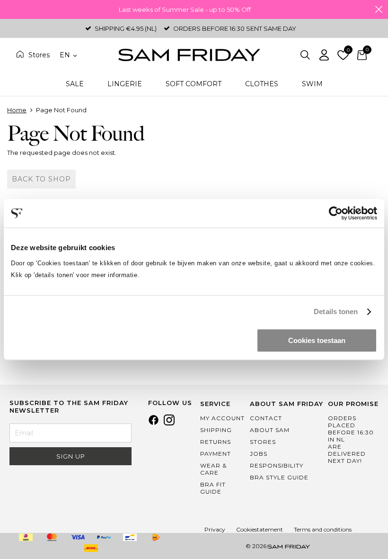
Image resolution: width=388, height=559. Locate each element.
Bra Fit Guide (213, 488)
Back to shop (41, 179)
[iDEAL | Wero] (26, 537)
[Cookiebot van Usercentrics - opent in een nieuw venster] (335, 213)
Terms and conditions (323, 529)
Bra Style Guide (279, 477)
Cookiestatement (259, 529)
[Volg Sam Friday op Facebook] (153, 423)
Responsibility (276, 465)
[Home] (189, 55)
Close (378, 9)
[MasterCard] (52, 537)
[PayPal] (104, 537)
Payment (215, 453)
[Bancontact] (130, 537)
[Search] (305, 54)
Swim (312, 84)
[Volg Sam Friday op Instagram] (169, 423)
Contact (266, 418)
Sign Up (70, 456)
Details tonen (336, 311)
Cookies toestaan (316, 340)
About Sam (270, 429)
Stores (39, 55)
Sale (75, 84)
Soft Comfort (193, 84)
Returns (215, 441)
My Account (222, 418)
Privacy (214, 529)
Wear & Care (213, 469)
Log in (324, 54)
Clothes (261, 84)
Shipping (216, 429)
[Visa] (78, 537)
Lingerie (124, 84)
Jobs (258, 453)
